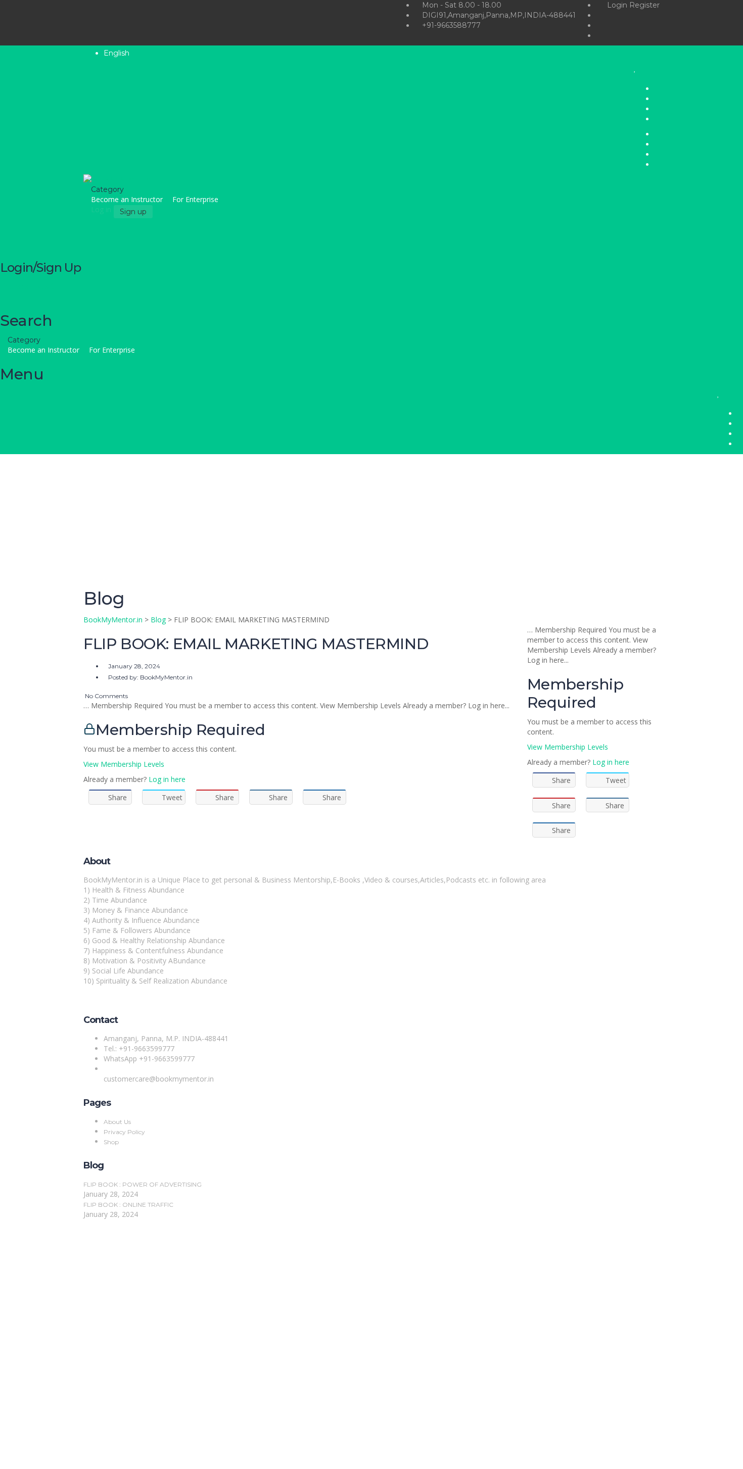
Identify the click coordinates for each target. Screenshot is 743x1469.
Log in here (167, 779)
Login (618, 5)
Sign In (81, 1453)
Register (644, 5)
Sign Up (56, 1453)
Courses (15, 286)
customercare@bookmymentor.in (159, 1079)
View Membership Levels (123, 764)
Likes (43, 286)
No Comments (105, 696)
